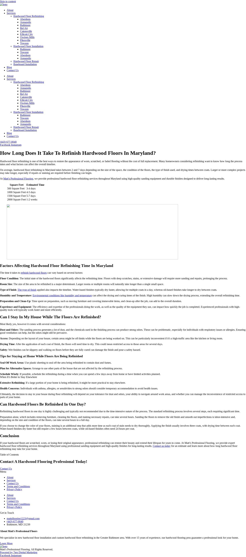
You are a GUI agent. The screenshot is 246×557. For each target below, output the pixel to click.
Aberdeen (25, 19)
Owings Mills (27, 37)
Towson (24, 43)
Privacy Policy (14, 489)
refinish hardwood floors (34, 272)
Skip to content (8, 1)
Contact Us (13, 70)
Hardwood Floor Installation (28, 46)
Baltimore (25, 25)
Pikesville (25, 40)
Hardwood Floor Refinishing (28, 16)
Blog (9, 67)
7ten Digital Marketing (25, 552)
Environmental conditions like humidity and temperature (62, 295)
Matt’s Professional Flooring (18, 178)
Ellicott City (26, 34)
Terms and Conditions (18, 486)
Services (11, 13)
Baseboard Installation (25, 64)
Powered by (6, 552)
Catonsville (26, 31)
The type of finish (27, 289)
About (10, 10)
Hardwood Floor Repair (26, 61)
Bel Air (24, 28)
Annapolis (25, 22)
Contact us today (162, 445)
